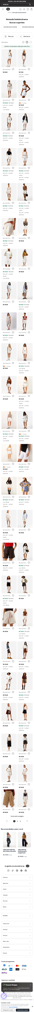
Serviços (5, 935)
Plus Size (5, 901)
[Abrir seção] (20, 877)
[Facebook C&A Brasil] (26, 870)
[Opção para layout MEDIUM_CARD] (27, 42)
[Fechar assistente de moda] (30, 985)
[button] (20, 9)
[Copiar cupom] (30, 4)
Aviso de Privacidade (13, 1007)
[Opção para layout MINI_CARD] (23, 42)
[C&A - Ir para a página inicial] (8, 9)
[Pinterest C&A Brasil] (17, 870)
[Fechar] (32, 1006)
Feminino (5, 877)
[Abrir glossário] (19, 916)
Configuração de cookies (8, 1010)
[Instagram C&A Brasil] (8, 870)
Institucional (6, 923)
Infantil (4, 889)
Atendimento (6, 947)
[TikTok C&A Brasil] (13, 870)
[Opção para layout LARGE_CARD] (31, 42)
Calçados (5, 895)
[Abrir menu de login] (24, 9)
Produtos (5, 929)
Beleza (4, 907)
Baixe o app (6, 941)
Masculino (5, 883)
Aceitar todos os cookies (22, 1010)
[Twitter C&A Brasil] (21, 870)
